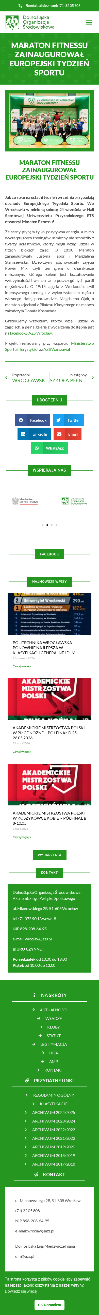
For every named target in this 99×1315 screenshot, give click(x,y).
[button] (89, 22)
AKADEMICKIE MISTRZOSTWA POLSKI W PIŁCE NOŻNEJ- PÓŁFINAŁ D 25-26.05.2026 (49, 732)
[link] (56, 349)
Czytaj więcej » (22, 666)
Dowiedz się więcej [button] (21, 1291)
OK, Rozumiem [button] (49, 1305)
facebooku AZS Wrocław (31, 333)
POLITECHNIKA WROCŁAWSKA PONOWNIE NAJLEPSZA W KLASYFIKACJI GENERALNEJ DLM (44, 647)
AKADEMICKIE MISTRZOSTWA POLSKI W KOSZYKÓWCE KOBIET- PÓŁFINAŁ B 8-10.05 (49, 817)
